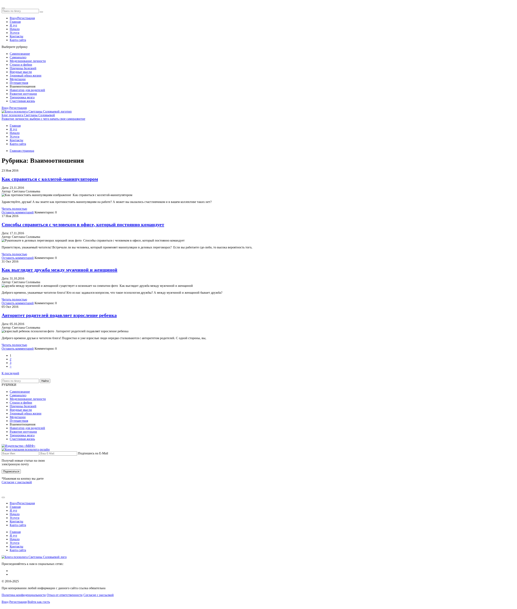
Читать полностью (14, 208)
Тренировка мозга (22, 97)
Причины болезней (23, 68)
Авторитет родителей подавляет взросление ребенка (59, 315)
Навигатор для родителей (27, 90)
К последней (10, 373)
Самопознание (20, 53)
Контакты (16, 36)
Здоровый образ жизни (25, 75)
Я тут (13, 25)
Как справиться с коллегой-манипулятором (50, 179)
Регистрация (18, 108)
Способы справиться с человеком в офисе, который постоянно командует (83, 224)
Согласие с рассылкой (17, 482)
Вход (5, 108)
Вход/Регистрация (22, 18)
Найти (45, 380)
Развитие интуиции (23, 93)
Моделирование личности (28, 61)
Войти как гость (38, 602)
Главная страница (22, 150)
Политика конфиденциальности (24, 595)
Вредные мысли (21, 72)
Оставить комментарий (18, 212)
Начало (15, 29)
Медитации (18, 79)
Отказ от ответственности (65, 595)
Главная (15, 21)
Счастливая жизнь (22, 101)
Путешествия (19, 82)
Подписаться (11, 471)
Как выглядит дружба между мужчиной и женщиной (59, 269)
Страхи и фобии (21, 64)
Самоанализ (18, 57)
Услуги (14, 32)
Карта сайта (18, 40)
